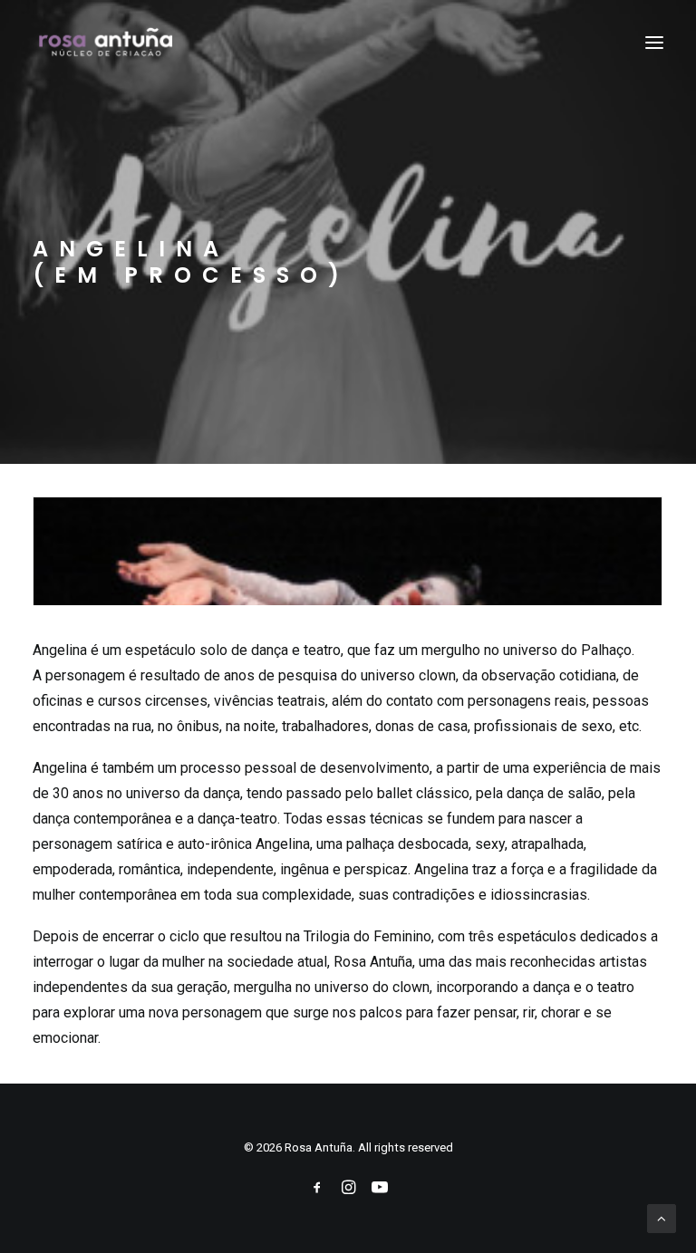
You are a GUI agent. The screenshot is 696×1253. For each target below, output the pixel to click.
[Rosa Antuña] (107, 42)
